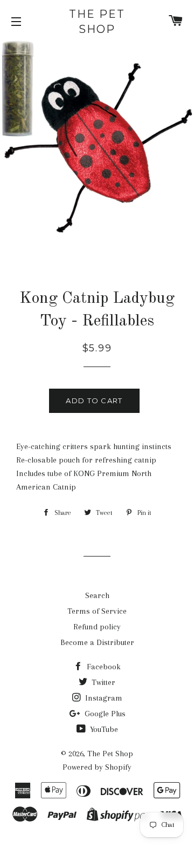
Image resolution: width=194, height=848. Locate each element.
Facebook (103, 666)
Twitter (102, 682)
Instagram (102, 698)
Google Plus (104, 713)
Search (97, 595)
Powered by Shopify (97, 767)
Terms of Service (97, 611)
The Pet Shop (97, 22)
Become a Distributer (97, 642)
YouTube (103, 729)
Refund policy (97, 627)
